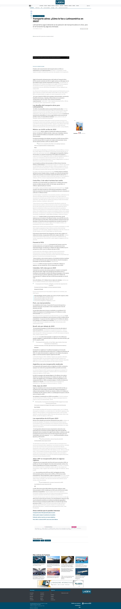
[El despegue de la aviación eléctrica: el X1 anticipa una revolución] (53, 559)
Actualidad (41, 5)
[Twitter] (31, 13)
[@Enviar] (31, 18)
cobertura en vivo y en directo (63, 7)
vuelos (42, 540)
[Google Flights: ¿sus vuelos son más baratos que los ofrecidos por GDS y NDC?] (67, 559)
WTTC (56, 7)
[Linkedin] (31, 16)
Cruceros (70, 5)
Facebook (52, 594)
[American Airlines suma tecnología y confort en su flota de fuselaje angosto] (39, 571)
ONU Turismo (37, 7)
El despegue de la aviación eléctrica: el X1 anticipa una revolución (53, 565)
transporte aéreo (36, 540)
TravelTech (57, 5)
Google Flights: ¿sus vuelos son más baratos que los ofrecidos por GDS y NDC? (67, 565)
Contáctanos (53, 599)
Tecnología (52, 7)
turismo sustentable (47, 7)
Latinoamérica (47, 540)
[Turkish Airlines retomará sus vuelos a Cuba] (39, 559)
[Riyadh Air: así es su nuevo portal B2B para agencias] (53, 571)
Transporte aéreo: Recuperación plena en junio (44, 512)
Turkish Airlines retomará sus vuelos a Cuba (38, 564)
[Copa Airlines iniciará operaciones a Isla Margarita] (81, 571)
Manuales (49, 5)
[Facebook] (31, 11)
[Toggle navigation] (32, 5)
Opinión (73, 5)
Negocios (53, 5)
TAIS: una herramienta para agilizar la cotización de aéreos (67, 577)
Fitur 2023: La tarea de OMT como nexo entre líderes (45, 519)
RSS (79, 607)
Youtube (52, 598)
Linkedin (52, 596)
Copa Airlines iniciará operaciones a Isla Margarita (80, 577)
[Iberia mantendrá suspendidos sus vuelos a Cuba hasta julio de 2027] (81, 559)
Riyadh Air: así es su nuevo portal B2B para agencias (53, 576)
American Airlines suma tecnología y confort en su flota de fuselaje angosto (39, 577)
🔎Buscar (77, 5)
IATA (41, 7)
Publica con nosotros (75, 603)
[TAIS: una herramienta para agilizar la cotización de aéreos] (67, 571)
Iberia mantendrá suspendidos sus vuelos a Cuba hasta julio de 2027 (81, 565)
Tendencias (66, 5)
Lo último (45, 5)
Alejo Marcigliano (39, 66)
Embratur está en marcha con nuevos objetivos (44, 517)
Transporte (61, 5)
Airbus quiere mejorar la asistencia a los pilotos (44, 515)
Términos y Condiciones (34, 607)
